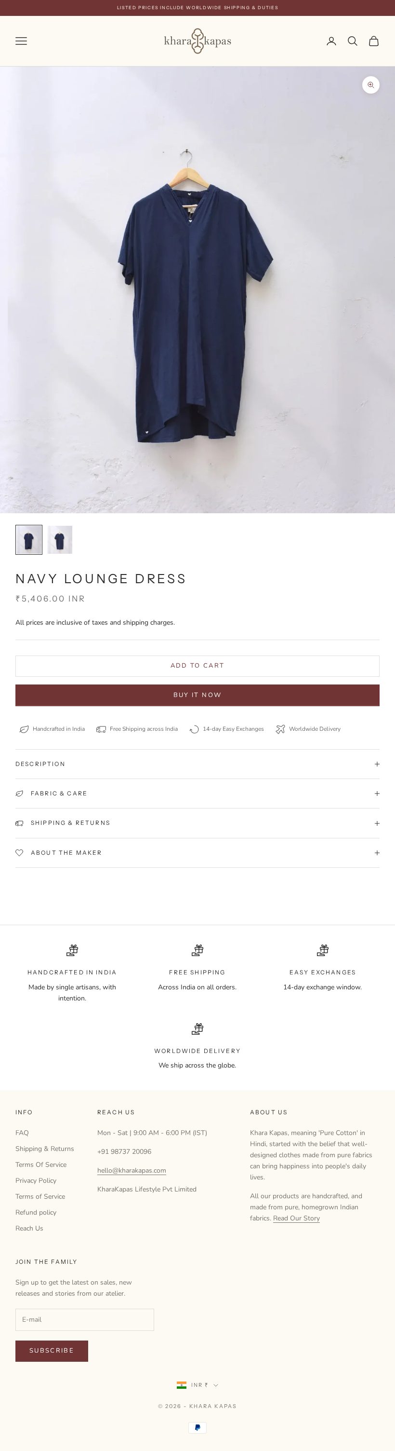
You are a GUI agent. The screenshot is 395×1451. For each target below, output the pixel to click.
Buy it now (197, 695)
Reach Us (29, 1228)
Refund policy (35, 1212)
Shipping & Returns (44, 1148)
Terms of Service (40, 1196)
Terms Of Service (40, 1164)
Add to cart (198, 665)
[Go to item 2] (59, 540)
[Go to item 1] (28, 540)
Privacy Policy (35, 1180)
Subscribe (51, 1350)
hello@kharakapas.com (131, 1170)
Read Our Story (296, 1218)
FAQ (22, 1132)
